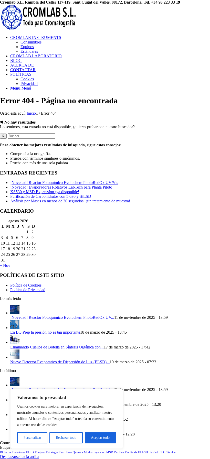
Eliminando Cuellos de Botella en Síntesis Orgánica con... (57, 347)
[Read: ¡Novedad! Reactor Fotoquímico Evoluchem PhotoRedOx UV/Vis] (14, 313)
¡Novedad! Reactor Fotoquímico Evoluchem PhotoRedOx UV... (62, 317)
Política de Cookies (25, 285)
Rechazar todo (66, 438)
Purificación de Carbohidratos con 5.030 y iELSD (50, 196)
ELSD (30, 452)
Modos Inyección (94, 452)
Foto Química (74, 452)
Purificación (121, 452)
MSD (109, 452)
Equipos (40, 452)
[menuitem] (110, 44)
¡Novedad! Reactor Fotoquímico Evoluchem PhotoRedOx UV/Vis (64, 182)
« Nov (5, 265)
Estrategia (52, 452)
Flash (62, 452)
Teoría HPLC (157, 452)
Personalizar (32, 438)
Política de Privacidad (27, 290)
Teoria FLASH (139, 452)
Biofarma (5, 452)
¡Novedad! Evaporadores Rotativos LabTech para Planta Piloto (61, 187)
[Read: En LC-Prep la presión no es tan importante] (14, 327)
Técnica (170, 452)
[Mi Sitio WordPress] (38, 29)
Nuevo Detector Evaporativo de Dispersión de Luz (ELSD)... (60, 362)
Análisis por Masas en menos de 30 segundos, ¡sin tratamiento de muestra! (70, 201)
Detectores (18, 452)
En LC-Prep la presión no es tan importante (45, 332)
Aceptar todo (100, 438)
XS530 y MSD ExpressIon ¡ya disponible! (44, 192)
